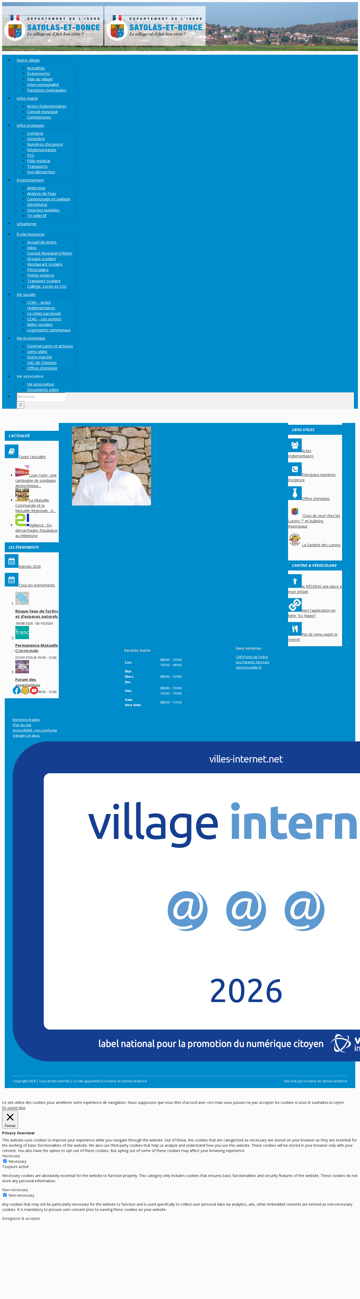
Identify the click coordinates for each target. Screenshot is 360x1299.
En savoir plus (14, 1107)
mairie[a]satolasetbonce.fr (34, 674)
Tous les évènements (36, 585)
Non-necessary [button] (15, 1189)
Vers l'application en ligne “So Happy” (311, 613)
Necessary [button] (11, 1155)
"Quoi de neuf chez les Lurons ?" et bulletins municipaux (314, 521)
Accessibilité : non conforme (35, 730)
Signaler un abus (26, 735)
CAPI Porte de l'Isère (252, 656)
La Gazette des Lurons (321, 544)
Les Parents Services (252, 662)
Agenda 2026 (29, 566)
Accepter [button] (336, 1102)
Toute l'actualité (32, 456)
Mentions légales (26, 719)
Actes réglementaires (301, 453)
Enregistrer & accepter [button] (21, 1218)
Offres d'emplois (316, 498)
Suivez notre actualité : (31, 683)
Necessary (17, 1161)
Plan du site (22, 724)
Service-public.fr (249, 667)
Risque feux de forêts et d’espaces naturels (36, 613)
